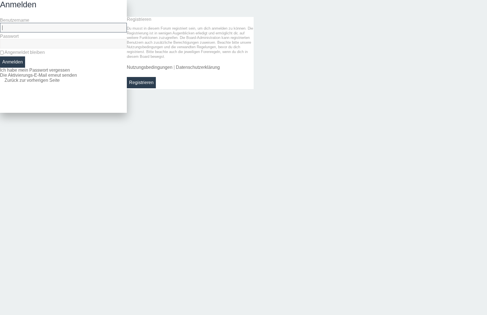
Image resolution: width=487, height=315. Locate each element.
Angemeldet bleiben (24, 52)
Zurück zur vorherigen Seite (32, 80)
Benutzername (14, 20)
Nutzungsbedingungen (149, 67)
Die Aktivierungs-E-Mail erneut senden (38, 75)
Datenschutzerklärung (198, 67)
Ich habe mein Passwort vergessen (35, 70)
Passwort (9, 36)
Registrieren (141, 82)
